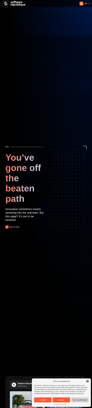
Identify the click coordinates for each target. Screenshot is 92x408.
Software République (26, 383)
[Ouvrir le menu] (81, 4)
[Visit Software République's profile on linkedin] (14, 384)
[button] (87, 381)
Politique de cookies (60, 404)
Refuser (61, 400)
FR (89, 3)
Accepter (42, 400)
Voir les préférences (80, 400)
